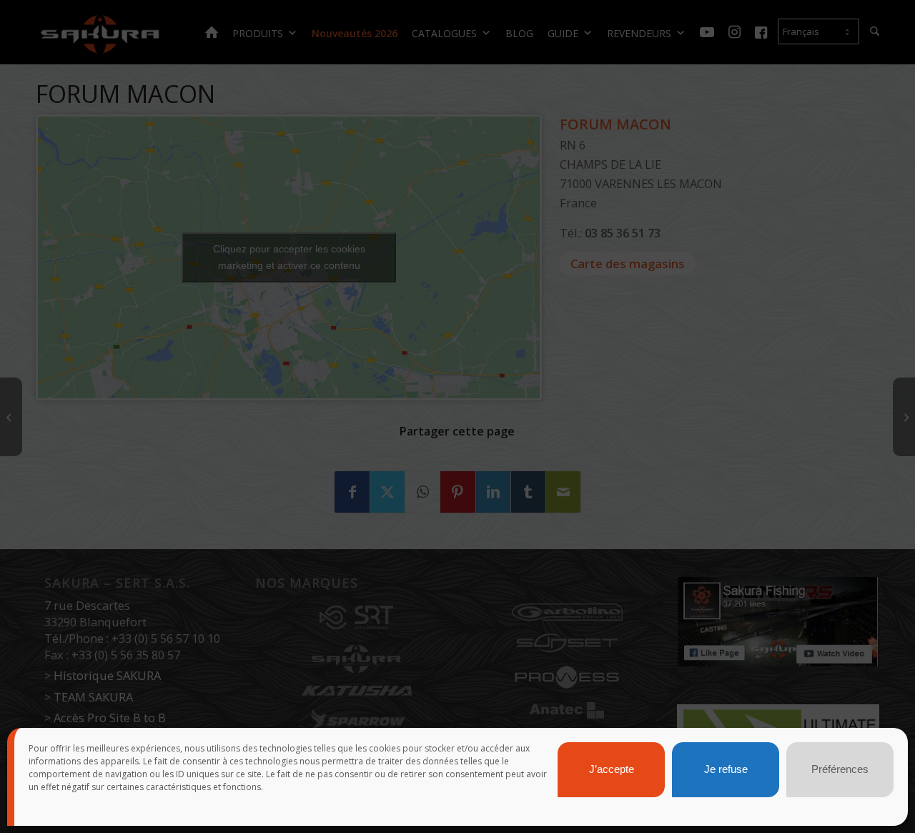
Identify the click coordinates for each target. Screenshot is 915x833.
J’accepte (611, 770)
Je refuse (726, 770)
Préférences (840, 770)
